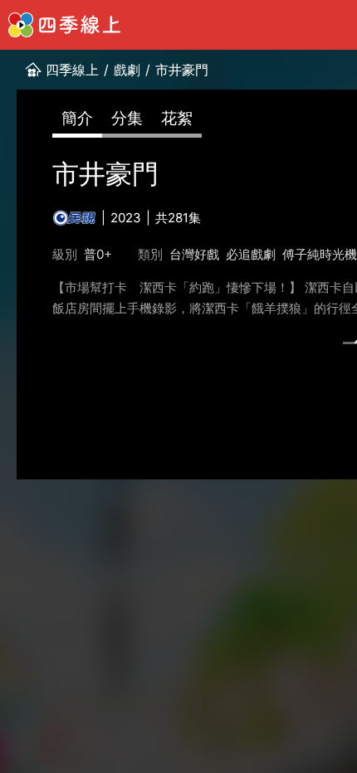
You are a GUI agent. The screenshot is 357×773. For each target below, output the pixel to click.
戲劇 (127, 69)
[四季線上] (64, 25)
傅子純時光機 (319, 254)
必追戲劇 (251, 254)
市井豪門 (181, 69)
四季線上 (72, 69)
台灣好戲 (194, 254)
